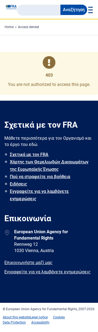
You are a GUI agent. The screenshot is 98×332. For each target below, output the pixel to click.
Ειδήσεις (18, 184)
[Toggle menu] (90, 10)
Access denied (28, 27)
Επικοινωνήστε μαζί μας (28, 262)
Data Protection (14, 322)
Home (9, 27)
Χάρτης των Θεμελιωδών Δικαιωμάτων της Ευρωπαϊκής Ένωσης (49, 165)
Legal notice (39, 317)
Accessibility (40, 322)
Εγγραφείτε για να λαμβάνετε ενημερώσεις (39, 195)
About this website (16, 317)
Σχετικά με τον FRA (29, 154)
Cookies (59, 317)
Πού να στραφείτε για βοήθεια (40, 176)
